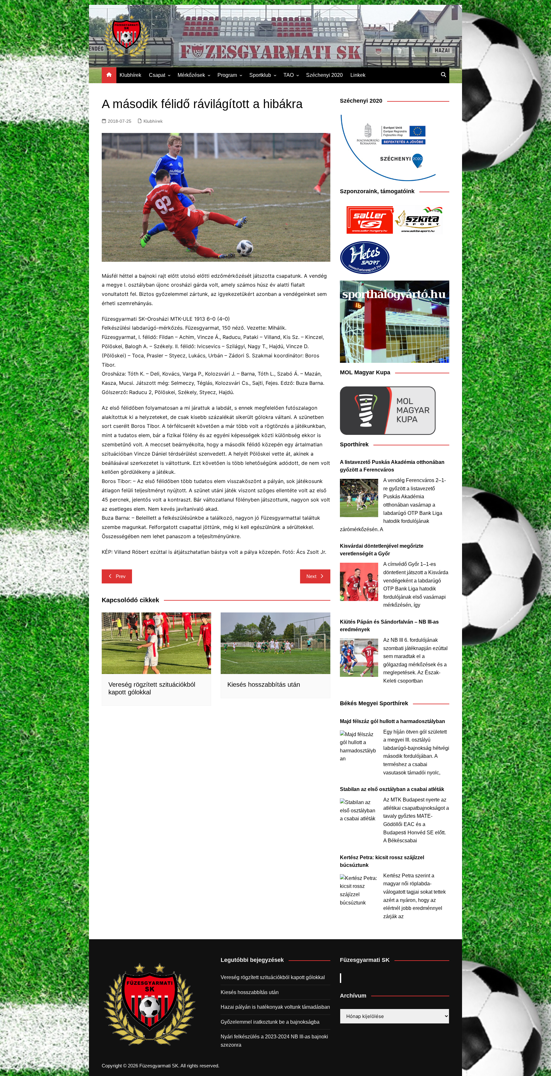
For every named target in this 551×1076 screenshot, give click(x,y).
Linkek (357, 75)
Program (227, 75)
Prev (121, 576)
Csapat (157, 75)
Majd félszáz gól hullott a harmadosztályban (392, 721)
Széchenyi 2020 (324, 75)
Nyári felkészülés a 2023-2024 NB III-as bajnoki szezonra (274, 1041)
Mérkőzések (191, 75)
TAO (288, 75)
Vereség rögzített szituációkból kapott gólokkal (273, 977)
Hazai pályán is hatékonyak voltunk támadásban (275, 1007)
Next (311, 576)
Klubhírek (130, 75)
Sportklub (260, 75)
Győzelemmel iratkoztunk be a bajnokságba (270, 1022)
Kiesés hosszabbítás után (263, 684)
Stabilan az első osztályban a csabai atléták (392, 789)
